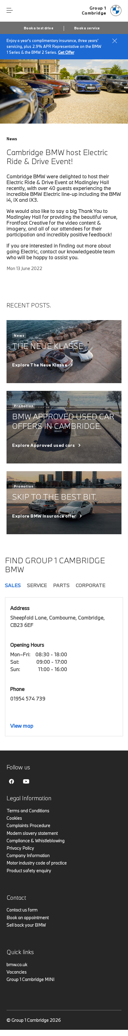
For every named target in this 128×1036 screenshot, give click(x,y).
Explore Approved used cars (43, 445)
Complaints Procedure (28, 825)
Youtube (26, 781)
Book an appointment (28, 917)
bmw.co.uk (17, 964)
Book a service (87, 28)
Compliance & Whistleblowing (36, 841)
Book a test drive (38, 28)
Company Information (28, 855)
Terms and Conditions (28, 811)
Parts (61, 585)
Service (37, 585)
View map (21, 726)
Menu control (9, 10)
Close (114, 41)
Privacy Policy (20, 848)
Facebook (11, 781)
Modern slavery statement (32, 833)
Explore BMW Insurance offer (44, 516)
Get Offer (66, 52)
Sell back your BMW (26, 925)
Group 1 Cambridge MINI (30, 979)
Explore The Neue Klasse (39, 365)
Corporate (90, 585)
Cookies (14, 818)
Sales (13, 585)
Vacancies (17, 972)
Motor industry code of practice (37, 863)
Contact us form (22, 910)
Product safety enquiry (29, 870)
